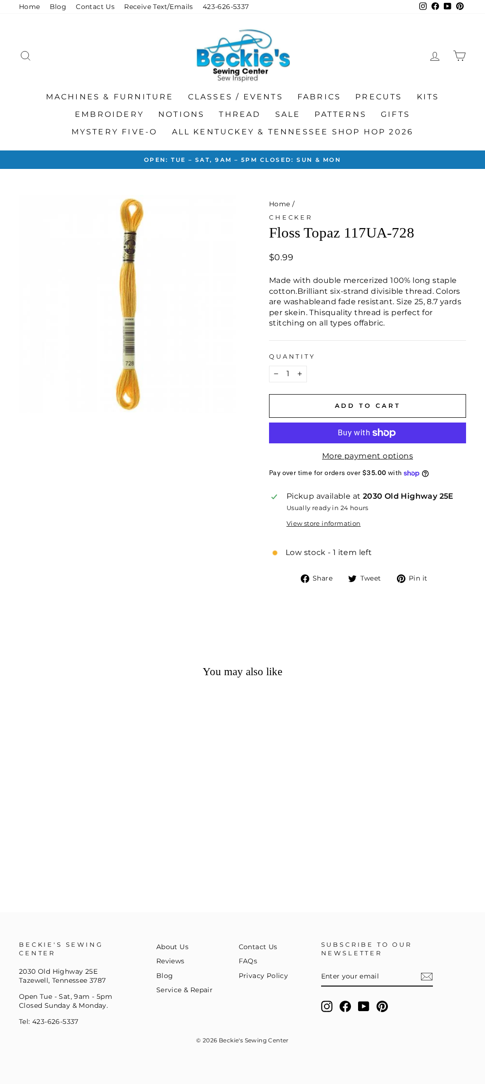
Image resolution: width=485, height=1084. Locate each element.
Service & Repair (184, 990)
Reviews (170, 961)
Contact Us (95, 6)
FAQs (248, 961)
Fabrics (319, 96)
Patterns (340, 114)
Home (29, 6)
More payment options (367, 455)
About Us (172, 947)
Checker (291, 217)
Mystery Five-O (115, 131)
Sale (288, 114)
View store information (324, 523)
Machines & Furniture (110, 96)
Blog (58, 6)
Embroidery (109, 114)
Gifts (395, 114)
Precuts (378, 96)
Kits (428, 96)
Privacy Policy (263, 975)
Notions (181, 114)
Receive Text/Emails (158, 6)
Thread (239, 114)
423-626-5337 (226, 6)
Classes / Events (235, 96)
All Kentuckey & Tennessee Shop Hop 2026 (293, 131)
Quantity (292, 356)
